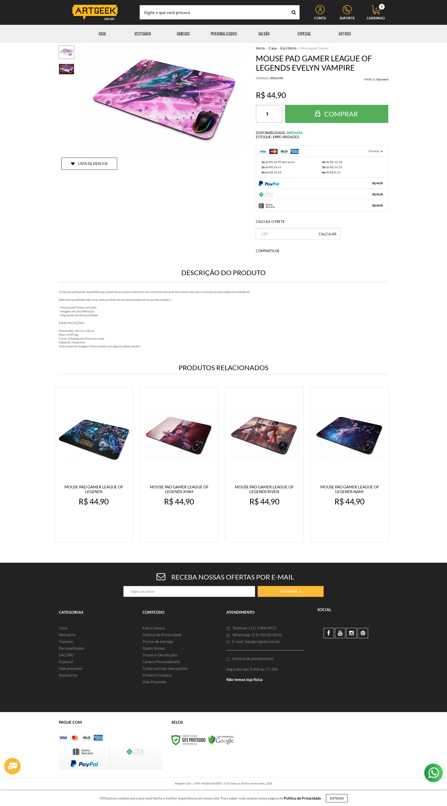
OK (327, 234)
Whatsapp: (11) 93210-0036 (257, 634)
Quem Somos (154, 648)
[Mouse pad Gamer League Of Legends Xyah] (179, 464)
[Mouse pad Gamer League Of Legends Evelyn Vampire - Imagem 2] (66, 69)
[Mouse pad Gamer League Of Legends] (93, 464)
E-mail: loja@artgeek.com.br (256, 641)
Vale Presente (154, 681)
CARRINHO (376, 12)
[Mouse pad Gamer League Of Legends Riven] (264, 464)
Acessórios (68, 675)
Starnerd (382, 79)
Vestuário (67, 634)
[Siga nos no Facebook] (329, 633)
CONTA (320, 18)
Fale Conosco (154, 628)
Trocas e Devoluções (160, 655)
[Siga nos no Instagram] (351, 633)
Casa (273, 48)
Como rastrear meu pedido (165, 668)
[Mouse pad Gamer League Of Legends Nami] (349, 464)
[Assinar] (291, 591)
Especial (66, 661)
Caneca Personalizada (161, 661)
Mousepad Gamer (314, 48)
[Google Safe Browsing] (221, 740)
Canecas (66, 641)
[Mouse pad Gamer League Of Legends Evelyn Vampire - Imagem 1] (66, 52)
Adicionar (105, 533)
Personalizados (72, 648)
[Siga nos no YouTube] (340, 633)
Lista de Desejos (92, 164)
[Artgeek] (95, 12)
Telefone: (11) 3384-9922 (254, 628)
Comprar (340, 114)
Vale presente (70, 668)
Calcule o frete (270, 221)
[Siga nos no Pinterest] (363, 633)
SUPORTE (347, 18)
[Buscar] (294, 12)
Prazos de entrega (158, 641)
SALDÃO (66, 655)
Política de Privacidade (162, 634)
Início (260, 48)
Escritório (288, 48)
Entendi (337, 798)
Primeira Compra (157, 675)
